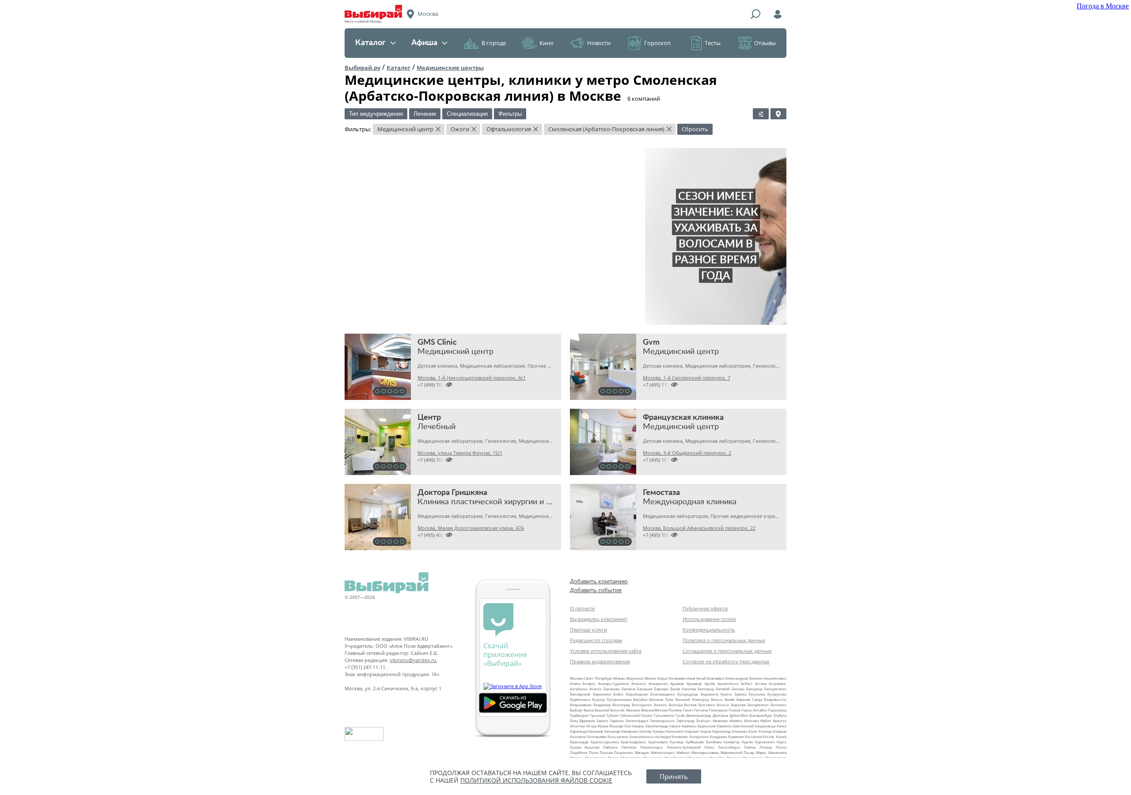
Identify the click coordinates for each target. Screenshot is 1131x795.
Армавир (694, 683)
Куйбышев (695, 741)
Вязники (633, 710)
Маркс (761, 752)
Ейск (744, 715)
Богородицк (687, 694)
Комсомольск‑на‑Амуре (650, 736)
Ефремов (587, 720)
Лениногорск (651, 747)
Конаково (680, 736)
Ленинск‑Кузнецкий (684, 747)
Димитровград (698, 715)
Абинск (650, 678)
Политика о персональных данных (724, 640)
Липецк (765, 747)
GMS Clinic (437, 342)
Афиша (424, 43)
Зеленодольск (662, 720)
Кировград (721, 731)
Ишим (603, 725)
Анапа (575, 683)
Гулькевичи (664, 715)
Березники (602, 694)
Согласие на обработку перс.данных (726, 661)
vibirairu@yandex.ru (413, 660)
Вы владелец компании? (598, 619)
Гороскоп (657, 43)
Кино (546, 43)
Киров (705, 731)
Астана (761, 683)
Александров (736, 678)
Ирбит (765, 720)
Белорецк (754, 688)
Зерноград (685, 720)
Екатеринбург (760, 715)
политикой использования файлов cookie (536, 780)
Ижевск (735, 720)
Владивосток (775, 699)
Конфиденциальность (709, 629)
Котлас (768, 736)
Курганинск (764, 741)
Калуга (674, 725)
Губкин (613, 715)
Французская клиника (683, 418)
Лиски (781, 747)
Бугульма (757, 694)
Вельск (717, 699)
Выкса (589, 710)
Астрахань (777, 683)
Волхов (690, 704)
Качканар (612, 731)
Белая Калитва (683, 688)
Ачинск (595, 688)
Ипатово (751, 720)
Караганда (578, 731)
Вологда (675, 704)
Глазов (734, 710)
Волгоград (621, 704)
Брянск (741, 694)
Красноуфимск (633, 741)
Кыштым (592, 747)
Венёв (730, 699)
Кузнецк (676, 741)
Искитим (577, 725)
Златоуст (703, 720)
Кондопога (699, 736)
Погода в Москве (1103, 6)
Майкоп (683, 752)
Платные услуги (588, 629)
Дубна (734, 715)
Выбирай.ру (362, 68)
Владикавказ (581, 704)
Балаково (611, 688)
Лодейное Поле (584, 752)
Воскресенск (758, 704)
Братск (726, 694)
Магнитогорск (663, 752)
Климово (740, 731)
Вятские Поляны (668, 710)
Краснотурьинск (605, 741)
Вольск (723, 704)
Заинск (602, 720)
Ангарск (589, 683)
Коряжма (736, 736)
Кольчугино (617, 736)
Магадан (642, 752)
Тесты (713, 43)
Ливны (750, 747)
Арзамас (677, 683)
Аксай (701, 678)
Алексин (756, 678)
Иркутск (779, 720)
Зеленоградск (637, 720)
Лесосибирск (729, 747)
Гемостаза (661, 493)
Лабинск (610, 747)
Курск (781, 741)
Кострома (753, 736)
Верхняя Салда (749, 699)
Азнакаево (677, 678)
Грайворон (579, 715)
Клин (752, 731)
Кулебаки (714, 741)
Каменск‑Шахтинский (735, 725)
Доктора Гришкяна (452, 493)
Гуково (647, 715)
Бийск (618, 694)
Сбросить (695, 129)
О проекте (582, 608)
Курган (747, 741)
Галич (688, 710)
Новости (599, 43)
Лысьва (606, 752)
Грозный (597, 715)
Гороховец (777, 710)
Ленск (709, 747)
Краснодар (579, 741)
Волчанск (706, 704)
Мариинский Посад (738, 752)
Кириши (692, 731)
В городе (494, 43)
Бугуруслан (776, 694)
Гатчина (701, 710)
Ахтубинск (579, 688)
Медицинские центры (450, 68)
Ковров (779, 731)
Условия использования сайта (605, 650)
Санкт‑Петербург (598, 678)
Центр (429, 418)
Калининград (656, 725)
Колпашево (597, 736)
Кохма (781, 736)
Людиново (623, 752)
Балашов (645, 688)
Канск (781, 725)
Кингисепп (675, 731)
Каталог (370, 43)
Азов (691, 678)
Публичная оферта (705, 608)
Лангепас (629, 747)
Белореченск (775, 688)
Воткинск (778, 704)
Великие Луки (661, 699)
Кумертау (732, 741)
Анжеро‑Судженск (613, 683)
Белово (738, 688)
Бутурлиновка (619, 699)
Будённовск (580, 699)
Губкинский (630, 715)
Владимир (602, 704)
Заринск (617, 720)
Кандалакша (765, 725)
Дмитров (720, 715)
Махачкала (777, 752)
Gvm (651, 342)
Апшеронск (658, 683)
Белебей (723, 688)
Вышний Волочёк (610, 710)
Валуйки (640, 699)
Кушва (575, 747)
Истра (591, 725)
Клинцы (765, 731)
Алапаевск (716, 678)
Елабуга (780, 715)
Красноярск (658, 741)
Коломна (577, 736)
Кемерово (629, 731)
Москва (576, 678)
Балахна (628, 688)
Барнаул (661, 688)
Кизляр (645, 731)
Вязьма (647, 710)
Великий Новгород (692, 699)
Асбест (746, 683)
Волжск (660, 704)
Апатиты (638, 683)
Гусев (680, 715)
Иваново (720, 720)
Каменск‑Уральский (699, 725)
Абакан (619, 678)
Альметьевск (775, 678)
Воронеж (738, 704)
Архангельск (728, 683)
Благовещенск (662, 694)
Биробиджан (637, 694)
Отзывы (765, 43)
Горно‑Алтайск (754, 710)
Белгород (706, 688)
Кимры (659, 731)
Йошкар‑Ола (620, 725)
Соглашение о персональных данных (727, 650)
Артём (710, 683)
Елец (574, 720)
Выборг (576, 710)
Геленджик (718, 710)
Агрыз (662, 678)
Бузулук (598, 699)
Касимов (595, 731)
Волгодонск (642, 704)
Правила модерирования (600, 661)
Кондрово (718, 736)
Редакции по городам (596, 640)
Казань (638, 725)
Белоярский (580, 694)
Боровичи (709, 694)
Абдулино (634, 678)
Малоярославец (705, 752)
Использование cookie (709, 619)
